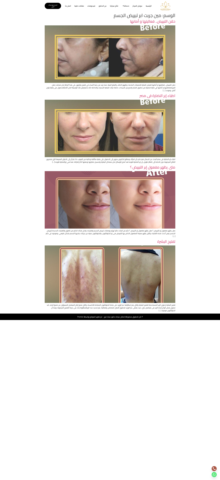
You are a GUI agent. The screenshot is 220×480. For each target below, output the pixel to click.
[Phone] (214, 468)
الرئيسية (148, 6)
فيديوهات (91, 6)
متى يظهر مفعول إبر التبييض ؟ (152, 167)
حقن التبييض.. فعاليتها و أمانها (152, 21)
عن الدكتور (103, 6)
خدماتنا (126, 6)
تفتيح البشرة (166, 241)
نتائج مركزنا (114, 6)
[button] (125, 5)
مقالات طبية (79, 6)
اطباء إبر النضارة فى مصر (157, 95)
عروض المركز (137, 6)
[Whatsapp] (214, 474)
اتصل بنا (68, 6)
